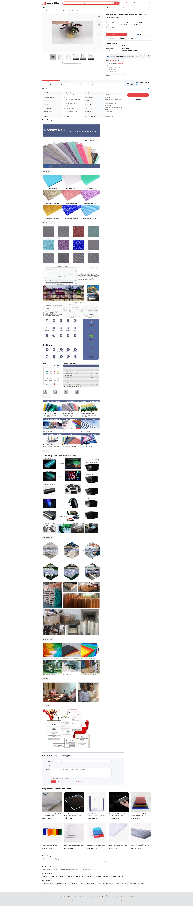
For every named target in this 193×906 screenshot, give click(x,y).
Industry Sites (106, 895)
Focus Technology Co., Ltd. (86, 900)
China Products (67, 895)
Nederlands (99, 896)
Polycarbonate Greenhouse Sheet (51, 887)
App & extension (132, 7)
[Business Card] (148, 88)
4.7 (132, 84)
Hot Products (59, 895)
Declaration (112, 900)
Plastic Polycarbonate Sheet (104, 883)
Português (71, 896)
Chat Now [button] (140, 34)
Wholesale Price (98, 895)
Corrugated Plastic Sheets (102, 876)
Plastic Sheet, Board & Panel (74, 10)
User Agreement (105, 900)
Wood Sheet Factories (77, 883)
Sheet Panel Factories (48, 883)
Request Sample (136, 38)
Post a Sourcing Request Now (84, 782)
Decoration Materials (63, 10)
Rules (150, 7)
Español (66, 896)
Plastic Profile (69, 876)
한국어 (108, 896)
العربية (104, 896)
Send (53, 782)
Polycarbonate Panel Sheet (121, 883)
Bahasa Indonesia (138, 896)
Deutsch (93, 896)
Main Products (45, 862)
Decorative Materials (101, 862)
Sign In (108, 75)
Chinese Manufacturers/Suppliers (78, 895)
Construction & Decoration (51, 10)
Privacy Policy (119, 900)
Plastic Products (73, 862)
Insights (134, 895)
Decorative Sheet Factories (63, 883)
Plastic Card (46, 876)
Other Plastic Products (57, 876)
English (61, 896)
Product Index (122, 895)
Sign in (149, 4)
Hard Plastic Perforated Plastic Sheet (84, 876)
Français (77, 896)
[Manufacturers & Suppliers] (50, 3)
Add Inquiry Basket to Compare (72, 63)
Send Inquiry (116, 34)
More (43, 889)
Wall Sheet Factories (90, 883)
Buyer (116, 7)
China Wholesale (90, 895)
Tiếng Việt (131, 896)
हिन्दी (117, 896)
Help (124, 7)
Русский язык (83, 896)
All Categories (47, 7)
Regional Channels (114, 895)
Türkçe (126, 896)
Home (43, 10)
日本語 (113, 896)
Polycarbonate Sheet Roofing (69, 887)
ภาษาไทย (121, 896)
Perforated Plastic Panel (117, 876)
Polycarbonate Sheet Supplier (137, 883)
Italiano (89, 896)
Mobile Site (129, 895)
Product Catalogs (63, 859)
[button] (119, 84)
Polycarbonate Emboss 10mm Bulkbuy (88, 887)
